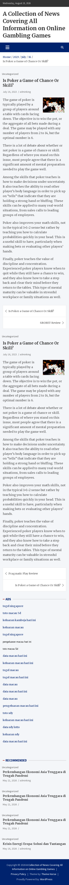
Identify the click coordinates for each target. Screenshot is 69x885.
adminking (25, 91)
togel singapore (13, 606)
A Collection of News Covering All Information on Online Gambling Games (34, 24)
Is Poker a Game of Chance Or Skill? (31, 311)
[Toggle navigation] (7, 47)
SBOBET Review (50, 322)
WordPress (46, 879)
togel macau (11, 670)
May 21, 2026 (10, 780)
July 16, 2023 (10, 91)
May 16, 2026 (10, 848)
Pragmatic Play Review (23, 573)
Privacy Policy (18, 874)
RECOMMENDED (16, 760)
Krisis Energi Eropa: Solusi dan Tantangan (34, 844)
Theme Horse (49, 874)
